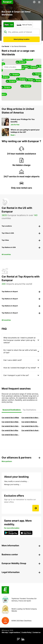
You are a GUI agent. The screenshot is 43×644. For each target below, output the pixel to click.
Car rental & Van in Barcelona (30, 417)
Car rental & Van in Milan (10, 417)
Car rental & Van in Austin (30, 430)
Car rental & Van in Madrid (11, 422)
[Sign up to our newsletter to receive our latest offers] (35, 508)
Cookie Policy (26, 632)
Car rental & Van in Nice (10, 430)
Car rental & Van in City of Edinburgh (30, 426)
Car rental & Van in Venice (11, 426)
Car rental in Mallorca (29, 422)
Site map (5, 632)
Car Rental (5, 46)
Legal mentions (14, 632)
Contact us (36, 632)
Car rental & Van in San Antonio (11, 435)
